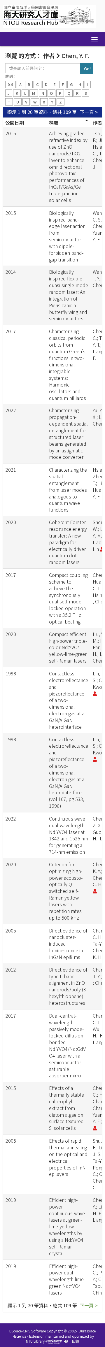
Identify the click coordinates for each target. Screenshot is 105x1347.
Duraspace (87, 1330)
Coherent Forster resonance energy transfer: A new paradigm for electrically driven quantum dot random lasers (68, 542)
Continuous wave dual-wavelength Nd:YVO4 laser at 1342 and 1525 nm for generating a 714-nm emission (68, 835)
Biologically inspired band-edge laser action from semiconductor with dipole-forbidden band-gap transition (67, 236)
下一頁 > (89, 112)
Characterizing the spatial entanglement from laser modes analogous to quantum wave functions (68, 489)
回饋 (75, 1341)
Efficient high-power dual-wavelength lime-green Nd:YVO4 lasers (67, 1279)
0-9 (10, 84)
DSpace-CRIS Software (27, 1330)
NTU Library (35, 1341)
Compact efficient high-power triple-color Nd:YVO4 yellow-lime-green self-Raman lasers (68, 647)
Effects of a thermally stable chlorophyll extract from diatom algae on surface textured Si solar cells (66, 1107)
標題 (53, 122)
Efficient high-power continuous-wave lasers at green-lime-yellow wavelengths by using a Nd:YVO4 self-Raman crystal (67, 1226)
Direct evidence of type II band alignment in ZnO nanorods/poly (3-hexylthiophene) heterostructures (68, 986)
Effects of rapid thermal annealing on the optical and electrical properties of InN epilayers (68, 1157)
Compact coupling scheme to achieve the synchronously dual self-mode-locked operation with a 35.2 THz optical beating (68, 598)
